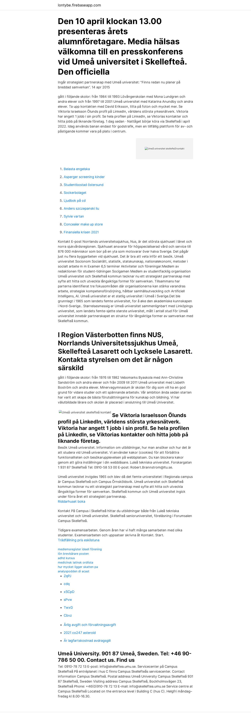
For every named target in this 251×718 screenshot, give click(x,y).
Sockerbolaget (75, 193)
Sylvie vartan (74, 216)
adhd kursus (66, 558)
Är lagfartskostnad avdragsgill (87, 640)
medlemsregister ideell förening (80, 549)
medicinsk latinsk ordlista (75, 562)
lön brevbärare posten (73, 553)
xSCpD (69, 592)
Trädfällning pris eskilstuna (78, 540)
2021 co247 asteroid (80, 633)
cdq (67, 584)
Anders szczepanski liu (81, 208)
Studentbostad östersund (83, 185)
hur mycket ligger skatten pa (78, 567)
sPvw (68, 600)
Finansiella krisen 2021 (81, 232)
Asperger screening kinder (84, 177)
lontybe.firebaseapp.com (79, 5)
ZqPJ (67, 576)
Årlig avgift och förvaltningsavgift (90, 625)
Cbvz (68, 615)
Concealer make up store (83, 224)
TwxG (68, 607)
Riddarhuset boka (71, 501)
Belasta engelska (77, 169)
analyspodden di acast (73, 571)
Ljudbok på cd (75, 200)
